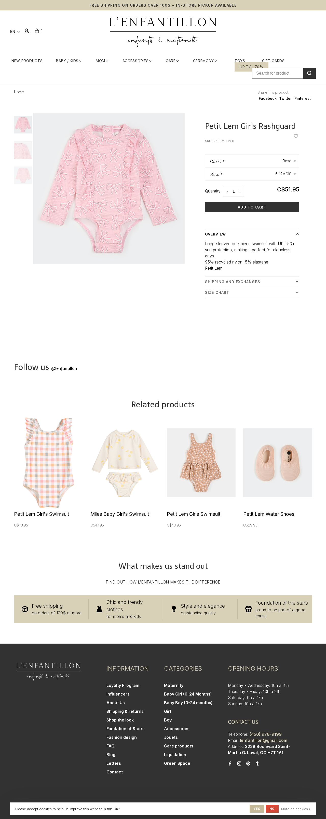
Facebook (268, 98)
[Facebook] (230, 763)
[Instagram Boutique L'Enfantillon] (239, 763)
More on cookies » (296, 809)
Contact (114, 771)
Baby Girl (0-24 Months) (188, 694)
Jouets (171, 737)
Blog (110, 754)
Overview (215, 234)
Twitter (285, 98)
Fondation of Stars (124, 728)
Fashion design (121, 737)
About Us (115, 702)
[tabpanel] (109, 188)
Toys (240, 61)
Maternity (173, 685)
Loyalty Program (122, 685)
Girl (167, 711)
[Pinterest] (248, 763)
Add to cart (252, 207)
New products (27, 61)
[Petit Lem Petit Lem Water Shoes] (277, 462)
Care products (178, 745)
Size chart (217, 292)
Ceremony (203, 61)
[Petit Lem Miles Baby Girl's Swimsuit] (124, 462)
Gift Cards (273, 61)
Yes (257, 809)
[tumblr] (257, 763)
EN (12, 31)
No (272, 809)
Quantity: (213, 190)
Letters (113, 763)
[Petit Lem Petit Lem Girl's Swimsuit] (48, 462)
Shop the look (120, 720)
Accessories (136, 61)
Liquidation (175, 754)
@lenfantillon (64, 368)
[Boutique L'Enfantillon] (48, 671)
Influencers (118, 694)
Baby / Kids (67, 61)
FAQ (110, 745)
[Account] (27, 31)
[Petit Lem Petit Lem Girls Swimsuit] (201, 462)
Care (171, 61)
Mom (100, 61)
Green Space (177, 763)
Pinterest (302, 98)
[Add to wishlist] (296, 136)
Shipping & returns (125, 711)
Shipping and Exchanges (232, 282)
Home (19, 92)
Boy (168, 720)
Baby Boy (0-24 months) (188, 702)
